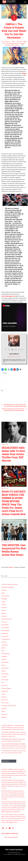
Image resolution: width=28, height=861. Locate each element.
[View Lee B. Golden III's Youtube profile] (12, 349)
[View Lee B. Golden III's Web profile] (19, 349)
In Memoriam (4, 633)
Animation (4, 590)
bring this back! (5, 596)
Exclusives (4, 616)
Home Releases (5, 627)
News (13, 41)
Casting (3, 444)
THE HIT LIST (4, 700)
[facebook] (6, 828)
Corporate (4, 607)
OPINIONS (4, 656)
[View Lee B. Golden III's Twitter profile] (9, 349)
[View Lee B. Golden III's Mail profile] (22, 349)
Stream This (4, 685)
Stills (2, 682)
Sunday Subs (4, 691)
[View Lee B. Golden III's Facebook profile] (6, 349)
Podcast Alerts (5, 662)
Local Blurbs (4, 645)
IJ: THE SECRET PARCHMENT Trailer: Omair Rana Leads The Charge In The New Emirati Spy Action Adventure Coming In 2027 (13, 734)
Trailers (3, 711)
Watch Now (4, 714)
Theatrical (3, 708)
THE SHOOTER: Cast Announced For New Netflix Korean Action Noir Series (14, 549)
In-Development (5, 639)
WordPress (10, 854)
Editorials (3, 613)
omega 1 (17, 45)
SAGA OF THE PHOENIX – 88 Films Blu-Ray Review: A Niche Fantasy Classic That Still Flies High (14, 775)
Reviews (3, 671)
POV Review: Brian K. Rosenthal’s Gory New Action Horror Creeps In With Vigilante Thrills (13, 820)
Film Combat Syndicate (9, 833)
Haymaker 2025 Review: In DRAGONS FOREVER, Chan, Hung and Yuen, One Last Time (13, 786)
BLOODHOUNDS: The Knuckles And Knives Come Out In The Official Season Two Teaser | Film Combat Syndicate (13, 793)
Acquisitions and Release (7, 587)
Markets (3, 648)
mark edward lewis (9, 45)
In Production (4, 636)
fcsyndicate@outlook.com (13, 356)
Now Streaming (5, 653)
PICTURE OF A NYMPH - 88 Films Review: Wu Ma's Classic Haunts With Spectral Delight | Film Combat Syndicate (13, 771)
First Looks (4, 622)
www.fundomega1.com (8, 296)
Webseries (4, 717)
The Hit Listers (5, 702)
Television (4, 697)
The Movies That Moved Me (8, 705)
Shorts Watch (4, 679)
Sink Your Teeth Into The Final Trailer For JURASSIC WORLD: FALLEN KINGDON (13, 409)
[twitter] (2, 828)
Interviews (4, 642)
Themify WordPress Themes (19, 854)
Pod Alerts (4, 659)
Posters (6, 488)
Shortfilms (4, 677)
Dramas (7, 541)
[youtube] (9, 828)
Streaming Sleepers (6, 688)
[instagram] (12, 828)
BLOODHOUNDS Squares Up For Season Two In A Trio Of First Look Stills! (12, 797)
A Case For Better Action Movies (9, 584)
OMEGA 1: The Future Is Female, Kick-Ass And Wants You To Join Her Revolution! (14, 30)
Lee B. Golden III (5, 41)
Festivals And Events (6, 619)
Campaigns (4, 598)
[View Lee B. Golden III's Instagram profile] (15, 349)
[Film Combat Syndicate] (8, 3)
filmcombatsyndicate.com (13, 43)
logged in (11, 567)
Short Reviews (5, 674)
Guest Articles (4, 624)
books (3, 593)
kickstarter (22, 43)
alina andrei (20, 41)
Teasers (3, 694)
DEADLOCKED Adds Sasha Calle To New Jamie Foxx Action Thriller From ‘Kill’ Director (13, 454)
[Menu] (25, 2)
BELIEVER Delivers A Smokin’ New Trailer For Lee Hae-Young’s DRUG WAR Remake (15, 405)
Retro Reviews (5, 668)
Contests (3, 604)
